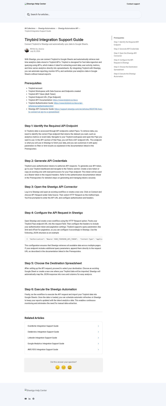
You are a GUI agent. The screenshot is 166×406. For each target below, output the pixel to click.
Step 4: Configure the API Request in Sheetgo (123, 61)
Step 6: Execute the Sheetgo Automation (125, 75)
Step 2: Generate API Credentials (126, 49)
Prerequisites (119, 38)
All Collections (30, 28)
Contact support (133, 4)
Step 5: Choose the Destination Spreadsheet (125, 68)
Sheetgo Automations (46, 28)
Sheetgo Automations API (68, 28)
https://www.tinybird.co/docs (65, 100)
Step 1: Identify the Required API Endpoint (126, 43)
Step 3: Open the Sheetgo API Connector (125, 54)
